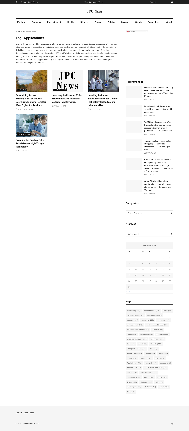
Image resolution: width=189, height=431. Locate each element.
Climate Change (135, 315)
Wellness (150, 387)
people (132, 358)
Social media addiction (155, 368)
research (150, 363)
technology (134, 377)
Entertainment (54, 22)
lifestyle (156, 344)
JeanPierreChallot (137, 339)
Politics (111, 22)
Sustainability (148, 372)
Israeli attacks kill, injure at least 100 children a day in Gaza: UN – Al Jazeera (158, 109)
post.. (159, 358)
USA (159, 382)
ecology (132, 320)
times (148, 377)
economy (148, 320)
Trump (132, 382)
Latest (142, 344)
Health (70, 22)
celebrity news (151, 310)
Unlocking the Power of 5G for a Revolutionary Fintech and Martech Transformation (67, 98)
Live (153, 349)
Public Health (134, 363)
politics (146, 358)
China (167, 310)
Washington (134, 387)
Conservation (154, 315)
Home (18, 31)
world (164, 387)
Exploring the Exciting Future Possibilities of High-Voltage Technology (30, 143)
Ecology (21, 22)
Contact (24, 2)
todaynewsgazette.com (30, 423)
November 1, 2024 (25, 109)
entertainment (135, 325)
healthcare (146, 334)
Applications (32, 31)
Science (125, 22)
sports (132, 372)
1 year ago (151, 100)
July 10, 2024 (23, 151)
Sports (138, 22)
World (169, 22)
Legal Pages (33, 2)
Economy (36, 22)
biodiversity (133, 310)
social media (134, 368)
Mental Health (134, 353)
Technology (153, 22)
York (130, 391)
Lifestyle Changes (136, 349)
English (132, 31)
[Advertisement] (149, 56)
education (163, 320)
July (130, 344)
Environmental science (138, 329)
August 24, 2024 (60, 106)
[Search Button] (172, 2)
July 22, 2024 (94, 109)
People (98, 22)
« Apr (128, 292)
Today (162, 377)
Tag (23, 31)
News (163, 353)
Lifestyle (84, 22)
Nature (150, 353)
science (165, 363)
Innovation (162, 334)
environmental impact (157, 325)
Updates (146, 382)
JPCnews (157, 339)
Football (158, 329)
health (132, 334)
